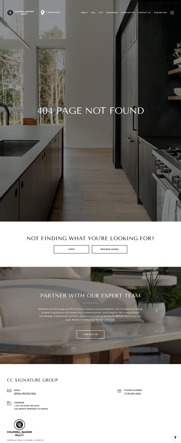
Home (71, 249)
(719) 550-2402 (132, 394)
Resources (112, 12)
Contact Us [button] (90, 334)
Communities (128, 12)
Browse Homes (109, 249)
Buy (101, 12)
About (84, 12)
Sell (93, 12)
